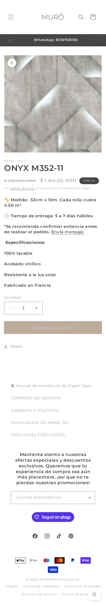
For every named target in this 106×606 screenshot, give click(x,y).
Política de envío (75, 594)
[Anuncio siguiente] (96, 40)
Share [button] (16, 346)
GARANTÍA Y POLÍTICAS (35, 410)
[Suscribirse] (89, 497)
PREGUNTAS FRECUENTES (38, 434)
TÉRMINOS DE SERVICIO (36, 398)
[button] (11, 17)
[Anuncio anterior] (10, 40)
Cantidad (12, 297)
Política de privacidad (82, 586)
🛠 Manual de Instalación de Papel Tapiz (51, 385)
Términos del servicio (39, 594)
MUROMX (47, 579)
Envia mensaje (68, 231)
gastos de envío (22, 188)
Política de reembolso (41, 586)
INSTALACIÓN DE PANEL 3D (39, 422)
